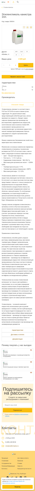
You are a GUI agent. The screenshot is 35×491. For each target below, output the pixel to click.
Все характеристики (8, 93)
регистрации (29, 69)
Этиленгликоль (8, 7)
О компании (5, 460)
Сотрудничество (6, 463)
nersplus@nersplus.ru (12, 446)
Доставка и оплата (23, 458)
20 (16, 54)
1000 (16, 51)
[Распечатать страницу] (31, 27)
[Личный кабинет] (13, 2)
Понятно (17, 487)
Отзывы (20, 463)
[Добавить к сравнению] (27, 27)
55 (27, 51)
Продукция (5, 458)
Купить (26, 65)
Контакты (4, 468)
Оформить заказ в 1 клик (17, 76)
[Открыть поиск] (17, 2)
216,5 (21, 51)
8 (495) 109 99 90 (10, 442)
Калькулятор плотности (24, 468)
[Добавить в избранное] (24, 27)
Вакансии (20, 460)
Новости (20, 466)
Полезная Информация (8, 466)
